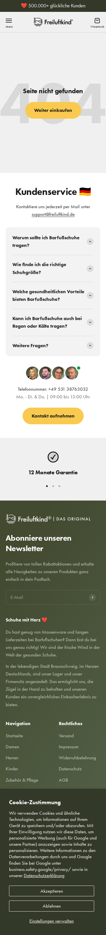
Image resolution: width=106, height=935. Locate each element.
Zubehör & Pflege (22, 780)
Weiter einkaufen (53, 110)
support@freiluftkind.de (53, 214)
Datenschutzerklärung (44, 875)
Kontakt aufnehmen (53, 416)
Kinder (12, 768)
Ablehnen (52, 906)
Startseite (14, 735)
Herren (12, 757)
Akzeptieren (51, 891)
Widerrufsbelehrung (77, 757)
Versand (66, 735)
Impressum (69, 746)
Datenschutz (70, 768)
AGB (63, 780)
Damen (12, 746)
